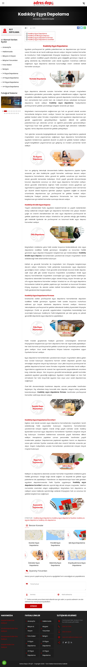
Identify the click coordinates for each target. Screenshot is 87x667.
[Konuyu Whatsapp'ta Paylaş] (84, 27)
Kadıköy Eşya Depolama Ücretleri (41, 39)
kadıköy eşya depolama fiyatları (64, 518)
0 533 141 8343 (84, 2)
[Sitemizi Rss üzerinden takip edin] (71, 642)
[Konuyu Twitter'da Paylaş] (81, 27)
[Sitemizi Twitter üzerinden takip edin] (66, 642)
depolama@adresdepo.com (72, 637)
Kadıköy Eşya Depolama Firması (40, 37)
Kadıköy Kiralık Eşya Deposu (38, 35)
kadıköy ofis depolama (47, 520)
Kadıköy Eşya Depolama (37, 33)
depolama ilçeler (48, 19)
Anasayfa (36, 19)
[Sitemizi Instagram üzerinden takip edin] (68, 642)
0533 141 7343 (66, 626)
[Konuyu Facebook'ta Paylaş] (78, 27)
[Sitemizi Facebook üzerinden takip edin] (63, 642)
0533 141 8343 (66, 632)
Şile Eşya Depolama (77, 543)
